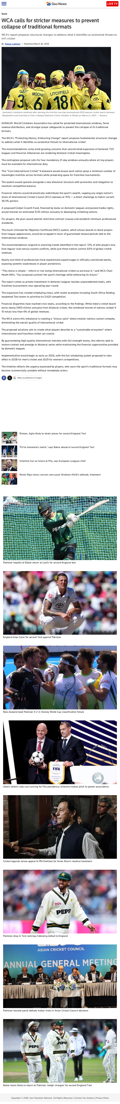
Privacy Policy (102, 1098)
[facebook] (4, 378)
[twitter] (9, 378)
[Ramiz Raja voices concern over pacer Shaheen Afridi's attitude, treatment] (9, 479)
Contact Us (80, 1098)
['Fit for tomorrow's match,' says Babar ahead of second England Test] (9, 451)
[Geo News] (56, 3)
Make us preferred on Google (29, 378)
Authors (90, 1098)
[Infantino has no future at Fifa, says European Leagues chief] (9, 465)
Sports (4, 14)
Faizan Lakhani (12, 44)
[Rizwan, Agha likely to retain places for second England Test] (9, 438)
